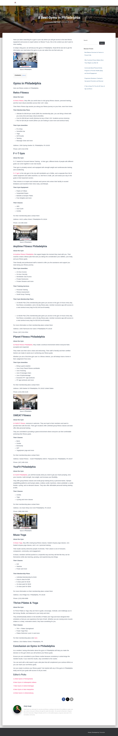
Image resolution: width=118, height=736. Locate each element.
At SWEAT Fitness (19, 423)
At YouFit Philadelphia (20, 475)
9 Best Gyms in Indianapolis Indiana (24, 682)
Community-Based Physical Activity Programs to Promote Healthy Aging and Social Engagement (94, 70)
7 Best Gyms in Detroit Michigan (23, 686)
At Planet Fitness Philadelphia (22, 345)
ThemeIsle (102, 732)
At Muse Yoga (17, 543)
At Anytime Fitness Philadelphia (23, 254)
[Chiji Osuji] (17, 709)
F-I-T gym (16, 173)
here (35, 638)
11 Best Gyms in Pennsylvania (23, 679)
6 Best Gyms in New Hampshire (23, 689)
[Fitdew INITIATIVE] (15, 3)
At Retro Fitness (18, 100)
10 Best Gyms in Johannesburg (23, 693)
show (23, 75)
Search (85, 40)
